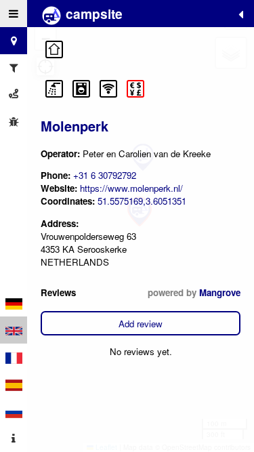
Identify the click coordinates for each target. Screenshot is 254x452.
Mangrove (219, 292)
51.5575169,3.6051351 (142, 200)
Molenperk (74, 126)
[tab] (13, 13)
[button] (54, 49)
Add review (141, 323)
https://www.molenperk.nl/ (131, 188)
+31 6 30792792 (104, 175)
